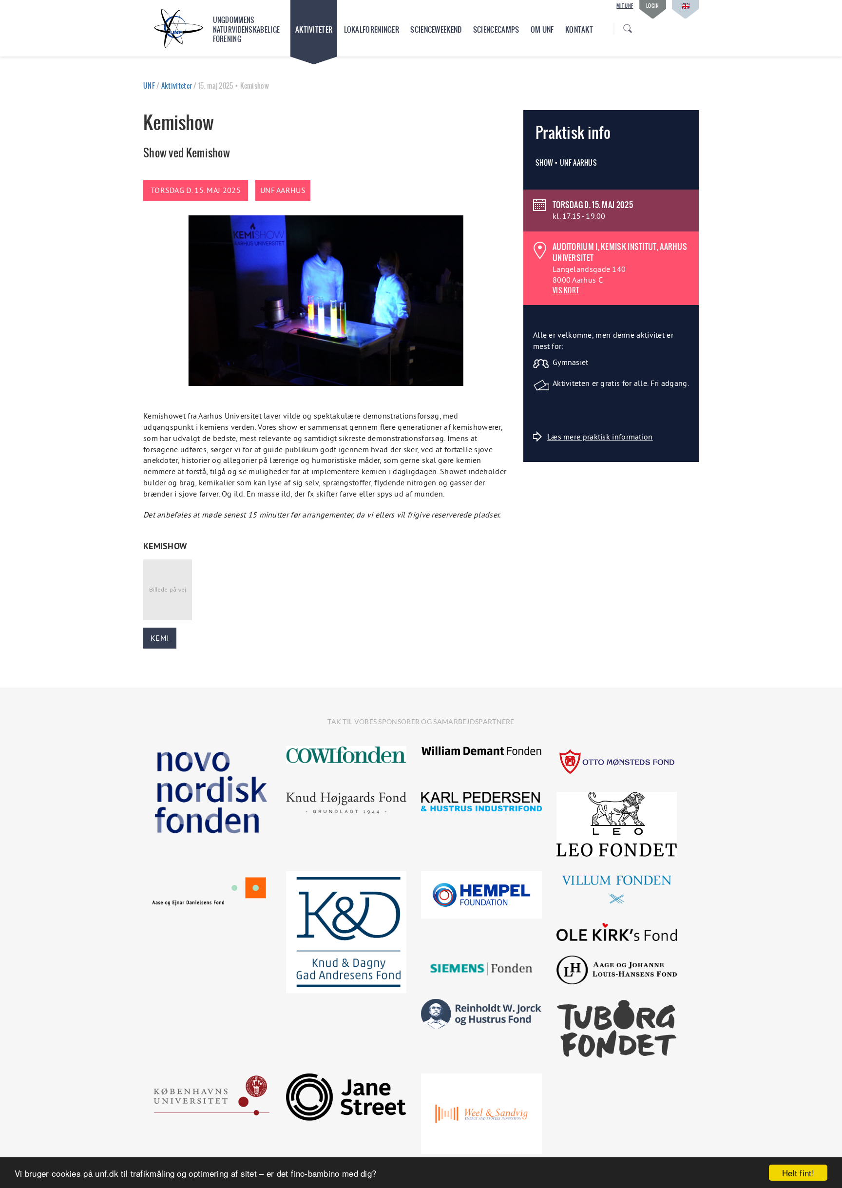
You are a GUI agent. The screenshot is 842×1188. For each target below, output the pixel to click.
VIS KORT (566, 290)
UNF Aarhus (283, 190)
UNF (149, 85)
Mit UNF (624, 5)
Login (652, 5)
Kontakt (579, 29)
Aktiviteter (313, 29)
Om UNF (542, 29)
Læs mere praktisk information (600, 436)
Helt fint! (798, 1173)
